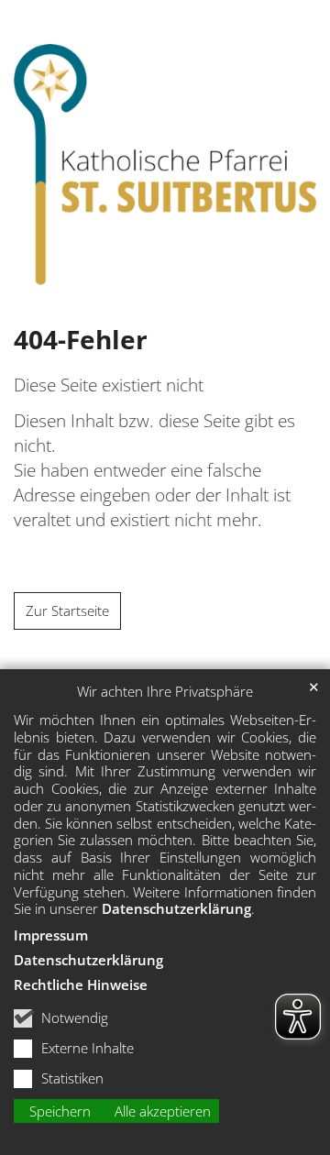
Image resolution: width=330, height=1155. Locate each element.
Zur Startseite (67, 611)
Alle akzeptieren (163, 1111)
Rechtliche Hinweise (81, 984)
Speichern (60, 1111)
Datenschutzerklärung (176, 908)
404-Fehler (81, 340)
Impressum (51, 935)
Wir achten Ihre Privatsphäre (165, 691)
